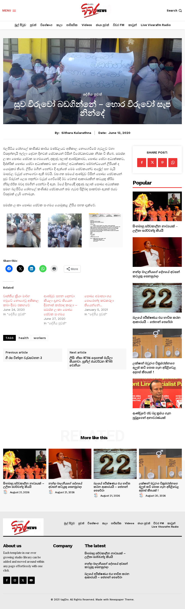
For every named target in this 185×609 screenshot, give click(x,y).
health (24, 338)
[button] (175, 10)
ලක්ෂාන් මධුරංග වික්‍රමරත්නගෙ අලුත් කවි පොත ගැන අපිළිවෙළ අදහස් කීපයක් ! (154, 367)
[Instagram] (14, 580)
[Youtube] (31, 580)
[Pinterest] (162, 162)
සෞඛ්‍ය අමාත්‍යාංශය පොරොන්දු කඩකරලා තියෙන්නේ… (99, 300)
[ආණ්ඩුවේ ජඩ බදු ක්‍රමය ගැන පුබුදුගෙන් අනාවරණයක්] (157, 393)
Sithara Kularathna (76, 133)
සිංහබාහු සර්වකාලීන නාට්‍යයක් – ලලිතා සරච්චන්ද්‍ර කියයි (155, 228)
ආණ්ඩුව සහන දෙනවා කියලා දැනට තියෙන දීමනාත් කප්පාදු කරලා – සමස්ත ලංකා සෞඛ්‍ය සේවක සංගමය (60, 305)
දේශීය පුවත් (92, 94)
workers (40, 338)
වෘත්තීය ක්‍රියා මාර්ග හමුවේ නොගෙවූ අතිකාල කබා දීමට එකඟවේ (21, 300)
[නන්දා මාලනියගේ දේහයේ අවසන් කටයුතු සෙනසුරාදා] (157, 252)
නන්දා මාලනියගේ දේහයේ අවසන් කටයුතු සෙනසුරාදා (156, 274)
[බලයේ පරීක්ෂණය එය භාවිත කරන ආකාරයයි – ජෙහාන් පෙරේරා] (157, 298)
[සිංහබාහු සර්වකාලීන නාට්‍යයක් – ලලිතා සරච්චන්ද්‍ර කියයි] (157, 206)
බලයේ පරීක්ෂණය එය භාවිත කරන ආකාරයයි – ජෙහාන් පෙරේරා (156, 319)
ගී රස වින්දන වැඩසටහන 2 (23, 358)
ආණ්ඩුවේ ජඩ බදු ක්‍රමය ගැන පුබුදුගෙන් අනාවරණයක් (152, 415)
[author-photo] (6, 492)
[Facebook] (141, 162)
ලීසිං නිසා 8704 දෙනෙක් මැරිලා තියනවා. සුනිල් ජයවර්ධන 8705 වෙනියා (91, 361)
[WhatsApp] (172, 162)
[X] (152, 162)
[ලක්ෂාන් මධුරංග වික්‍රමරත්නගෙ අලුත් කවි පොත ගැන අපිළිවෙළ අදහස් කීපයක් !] (157, 343)
